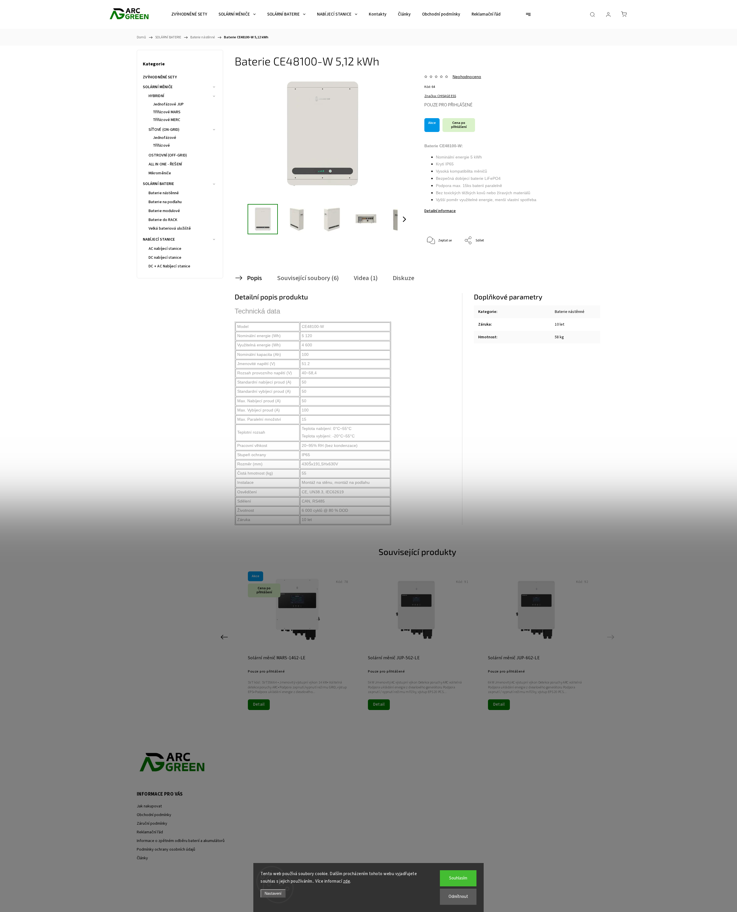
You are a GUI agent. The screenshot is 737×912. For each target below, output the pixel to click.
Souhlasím (458, 878)
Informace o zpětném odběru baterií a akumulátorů (181, 841)
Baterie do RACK (163, 220)
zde (346, 881)
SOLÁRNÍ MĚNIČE (157, 87)
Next (612, 637)
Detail (259, 704)
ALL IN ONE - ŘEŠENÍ (165, 164)
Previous (225, 637)
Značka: (440, 96)
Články (142, 858)
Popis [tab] (254, 278)
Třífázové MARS (167, 112)
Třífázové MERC (166, 120)
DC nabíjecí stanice (165, 257)
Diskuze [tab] (403, 278)
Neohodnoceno (467, 77)
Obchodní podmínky (154, 815)
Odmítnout (458, 897)
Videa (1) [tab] (366, 278)
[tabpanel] (417, 640)
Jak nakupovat (149, 806)
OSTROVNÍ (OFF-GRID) (168, 155)
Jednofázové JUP (168, 104)
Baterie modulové (164, 211)
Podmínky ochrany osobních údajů (166, 849)
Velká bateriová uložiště (170, 228)
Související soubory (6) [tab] (308, 278)
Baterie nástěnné (164, 193)
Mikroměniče (160, 173)
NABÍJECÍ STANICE (159, 239)
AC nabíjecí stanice (165, 249)
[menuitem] (189, 14)
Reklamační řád (150, 832)
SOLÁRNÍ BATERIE (158, 184)
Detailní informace (440, 211)
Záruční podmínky (152, 823)
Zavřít (581, 259)
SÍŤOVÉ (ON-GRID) (164, 130)
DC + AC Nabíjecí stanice (169, 266)
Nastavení (273, 893)
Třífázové (161, 145)
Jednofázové (164, 138)
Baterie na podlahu (165, 202)
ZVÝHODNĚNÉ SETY (160, 77)
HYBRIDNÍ (156, 96)
